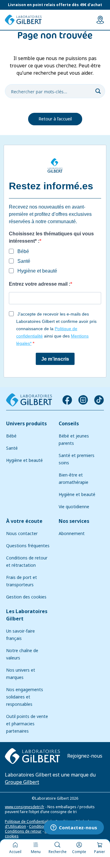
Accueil (15, 852)
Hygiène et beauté (24, 460)
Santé (12, 448)
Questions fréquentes (28, 546)
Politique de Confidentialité (28, 821)
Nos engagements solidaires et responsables (24, 697)
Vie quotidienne (74, 507)
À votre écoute (24, 521)
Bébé (11, 436)
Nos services (74, 521)
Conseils (69, 423)
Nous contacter (22, 533)
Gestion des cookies (26, 597)
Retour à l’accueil (55, 119)
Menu (36, 852)
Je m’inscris (55, 359)
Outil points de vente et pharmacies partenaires (27, 723)
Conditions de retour (23, 831)
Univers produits (26, 423)
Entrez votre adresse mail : (39, 284)
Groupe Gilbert (22, 782)
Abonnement (72, 533)
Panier (99, 852)
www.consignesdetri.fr (24, 807)
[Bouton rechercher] (98, 91)
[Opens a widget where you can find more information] (73, 828)
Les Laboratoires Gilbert (26, 615)
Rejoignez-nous (84, 755)
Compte (79, 852)
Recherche (58, 852)
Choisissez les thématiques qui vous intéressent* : (51, 237)
